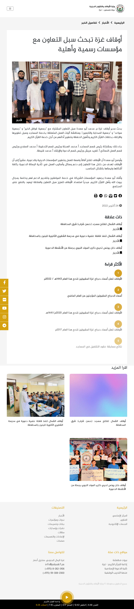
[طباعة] (96, 196)
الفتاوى (123, 520)
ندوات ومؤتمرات (56, 520)
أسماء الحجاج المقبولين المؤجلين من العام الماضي (94, 296)
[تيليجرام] (101, 196)
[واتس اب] (105, 196)
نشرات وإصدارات (56, 528)
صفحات (60, 541)
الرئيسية (119, 23)
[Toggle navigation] (10, 8)
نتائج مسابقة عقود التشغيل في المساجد (99, 346)
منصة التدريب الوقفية (116, 572)
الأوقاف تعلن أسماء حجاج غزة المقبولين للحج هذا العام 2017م (88, 329)
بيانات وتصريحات (56, 524)
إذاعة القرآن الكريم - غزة (114, 564)
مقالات (61, 532)
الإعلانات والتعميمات (54, 537)
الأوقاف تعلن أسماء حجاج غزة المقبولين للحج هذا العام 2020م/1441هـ (84, 313)
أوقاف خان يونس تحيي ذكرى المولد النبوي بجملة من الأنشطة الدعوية (83, 248)
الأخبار (105, 23)
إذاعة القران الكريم (52, 602)
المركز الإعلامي (120, 516)
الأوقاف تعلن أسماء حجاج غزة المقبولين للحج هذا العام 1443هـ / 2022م (83, 279)
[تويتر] (115, 196)
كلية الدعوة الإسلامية (116, 568)
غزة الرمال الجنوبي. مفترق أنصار (48, 560)
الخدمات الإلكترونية (118, 524)
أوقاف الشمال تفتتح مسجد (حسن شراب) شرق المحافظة (91, 224)
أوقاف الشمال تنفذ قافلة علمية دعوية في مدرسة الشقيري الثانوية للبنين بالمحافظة (75, 236)
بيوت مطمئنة (120, 560)
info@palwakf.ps (54, 564)
